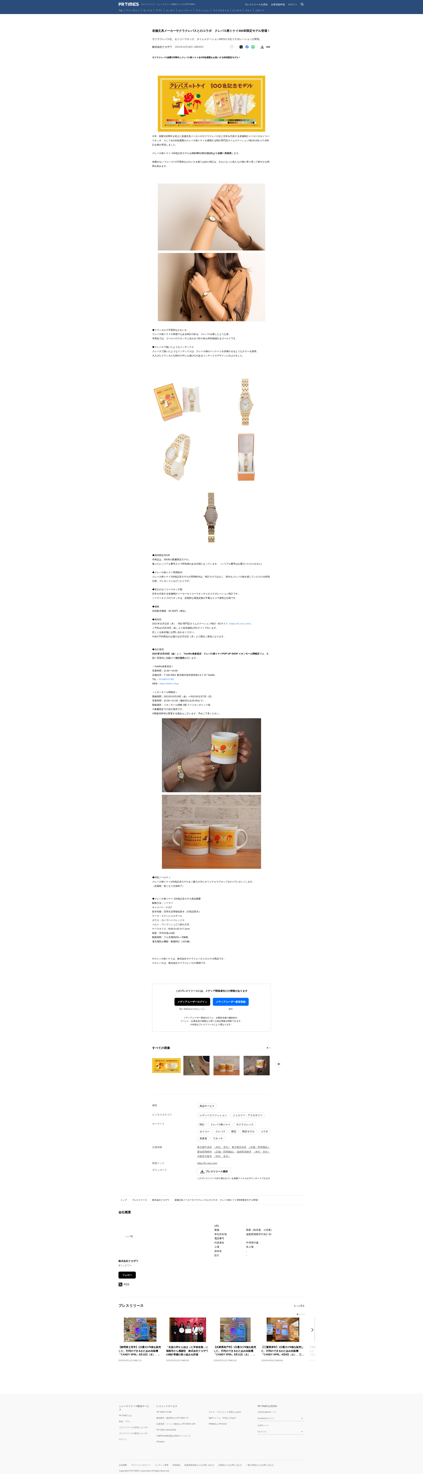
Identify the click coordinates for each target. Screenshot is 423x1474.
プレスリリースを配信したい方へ (134, 1433)
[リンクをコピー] (268, 47)
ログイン (292, 4)
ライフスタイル (221, 10)
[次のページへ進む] (278, 1064)
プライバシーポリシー (141, 1465)
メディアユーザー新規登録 (231, 1001)
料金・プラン (125, 1421)
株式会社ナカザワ (160, 1200)
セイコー (205, 1131)
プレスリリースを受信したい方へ (134, 1427)
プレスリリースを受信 (256, 4)
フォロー (127, 1275)
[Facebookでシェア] (247, 47)
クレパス (220, 1131)
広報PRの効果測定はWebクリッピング (173, 1435)
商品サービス (207, 1106)
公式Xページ (263, 1425)
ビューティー (185, 10)
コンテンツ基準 (162, 1465)
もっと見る (299, 1305)
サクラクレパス (245, 1124)
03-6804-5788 (166, 679)
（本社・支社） (222, 1147)
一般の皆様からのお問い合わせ (260, 1465)
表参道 (203, 1138)
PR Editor (160, 1441)
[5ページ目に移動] (304, 1314)
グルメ (248, 10)
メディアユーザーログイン (192, 1001)
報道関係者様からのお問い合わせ (199, 1465)
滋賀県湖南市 (244, 1151)
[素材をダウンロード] (262, 47)
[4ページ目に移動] (302, 1314)
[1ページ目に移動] (267, 1047)
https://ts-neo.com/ (240, 623)
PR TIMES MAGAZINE (166, 1429)
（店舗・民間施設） (259, 1147)
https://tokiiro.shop (169, 683)
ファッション (203, 10)
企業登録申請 (278, 4)
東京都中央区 (204, 1147)
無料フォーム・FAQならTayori (222, 1418)
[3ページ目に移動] (270, 1047)
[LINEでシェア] (253, 47)
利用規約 (176, 1465)
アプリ (159, 10)
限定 (233, 1131)
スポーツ (259, 10)
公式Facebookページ (267, 1412)
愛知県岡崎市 (204, 1151)
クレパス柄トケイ (220, 1124)
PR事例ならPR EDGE (218, 1423)
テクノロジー (133, 10)
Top (121, 10)
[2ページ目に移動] (268, 1047)
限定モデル (248, 1131)
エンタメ (170, 10)
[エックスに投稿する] (241, 47)
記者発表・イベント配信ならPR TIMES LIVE (175, 1423)
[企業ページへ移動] (128, 1239)
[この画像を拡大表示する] (166, 1065)
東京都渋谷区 (239, 1147)
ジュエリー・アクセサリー (248, 1115)
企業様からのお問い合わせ (230, 1465)
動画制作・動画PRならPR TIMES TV (172, 1418)
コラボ (264, 1131)
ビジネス (237, 10)
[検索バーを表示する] (302, 4)
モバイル (147, 10)
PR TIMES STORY (164, 1412)
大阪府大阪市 (204, 1156)
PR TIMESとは (125, 1415)
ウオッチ (218, 1138)
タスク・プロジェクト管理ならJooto (225, 1412)
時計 (202, 1124)
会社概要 (123, 1465)
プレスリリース (139, 1200)
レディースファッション (213, 1115)
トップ (123, 1200)
